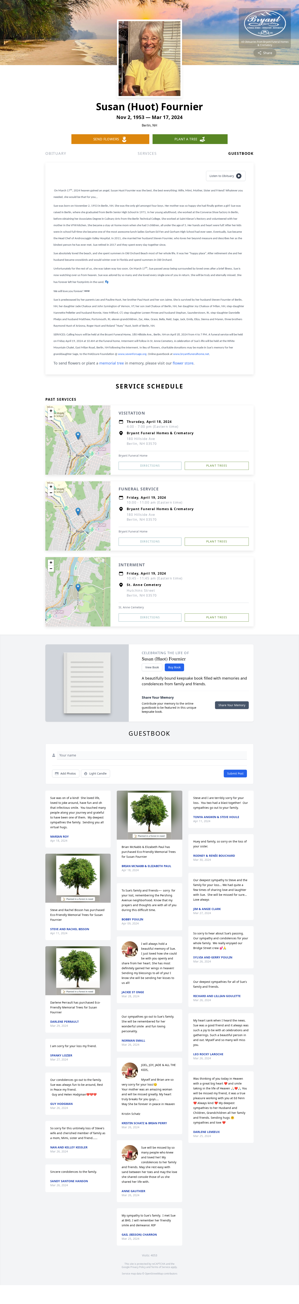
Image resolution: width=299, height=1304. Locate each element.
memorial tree (111, 363)
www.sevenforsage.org (132, 354)
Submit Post (235, 773)
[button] (78, 436)
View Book (152, 667)
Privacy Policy (138, 1267)
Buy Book (174, 667)
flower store (183, 363)
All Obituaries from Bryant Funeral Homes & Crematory (265, 43)
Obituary (55, 153)
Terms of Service (160, 1267)
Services (147, 153)
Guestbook (241, 153)
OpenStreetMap (154, 1273)
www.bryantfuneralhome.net (191, 354)
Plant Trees (216, 465)
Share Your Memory (231, 705)
